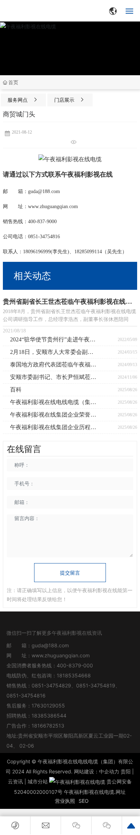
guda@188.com (50, 645)
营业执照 (65, 801)
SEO (84, 801)
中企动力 (109, 771)
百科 (16, 390)
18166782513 (49, 726)
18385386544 (49, 715)
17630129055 (48, 705)
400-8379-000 (75, 665)
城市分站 (38, 781)
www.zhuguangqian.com (61, 655)
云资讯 (15, 781)
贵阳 (126, 771)
